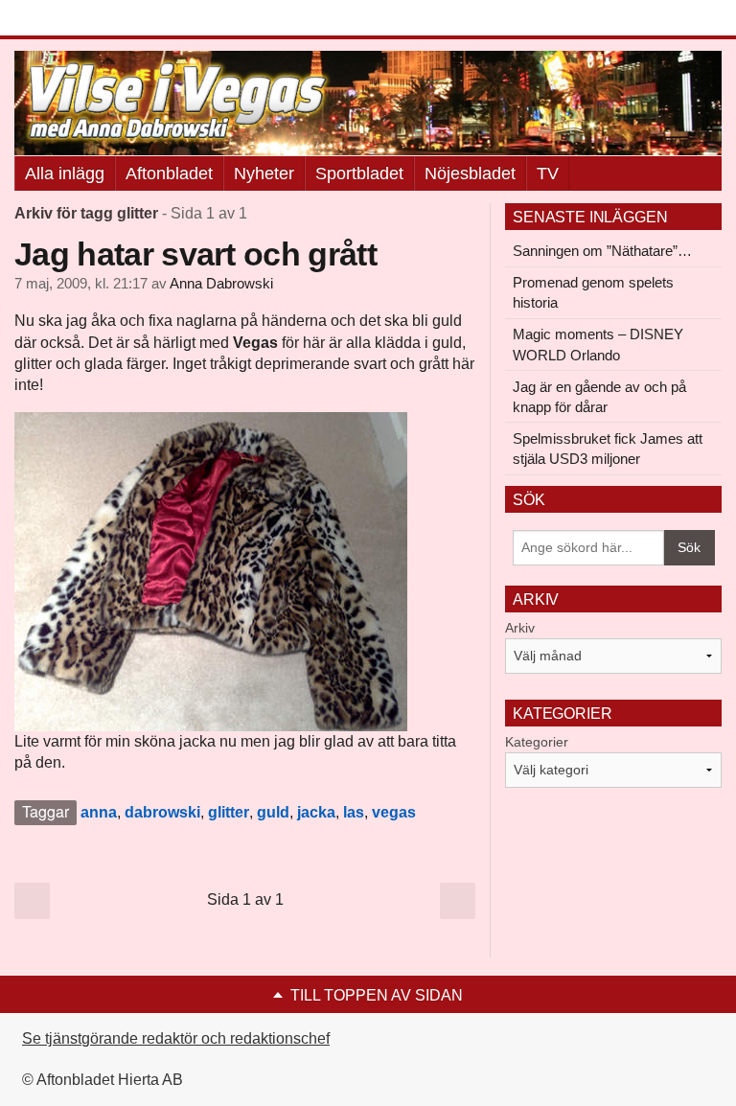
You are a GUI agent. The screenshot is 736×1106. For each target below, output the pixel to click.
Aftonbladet (169, 173)
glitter (228, 812)
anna (98, 812)
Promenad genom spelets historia (593, 292)
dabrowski (162, 812)
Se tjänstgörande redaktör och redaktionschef (176, 1038)
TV (548, 173)
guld (273, 812)
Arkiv (520, 627)
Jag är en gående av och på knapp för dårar (599, 397)
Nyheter (264, 173)
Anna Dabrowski (221, 283)
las (353, 812)
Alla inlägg (64, 173)
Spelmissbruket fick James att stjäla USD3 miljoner (607, 448)
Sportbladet (359, 173)
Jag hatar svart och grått (195, 254)
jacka (316, 812)
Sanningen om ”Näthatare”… (602, 250)
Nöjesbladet (470, 173)
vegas (394, 812)
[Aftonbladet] (86, 19)
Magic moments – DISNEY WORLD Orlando (598, 344)
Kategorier (536, 741)
